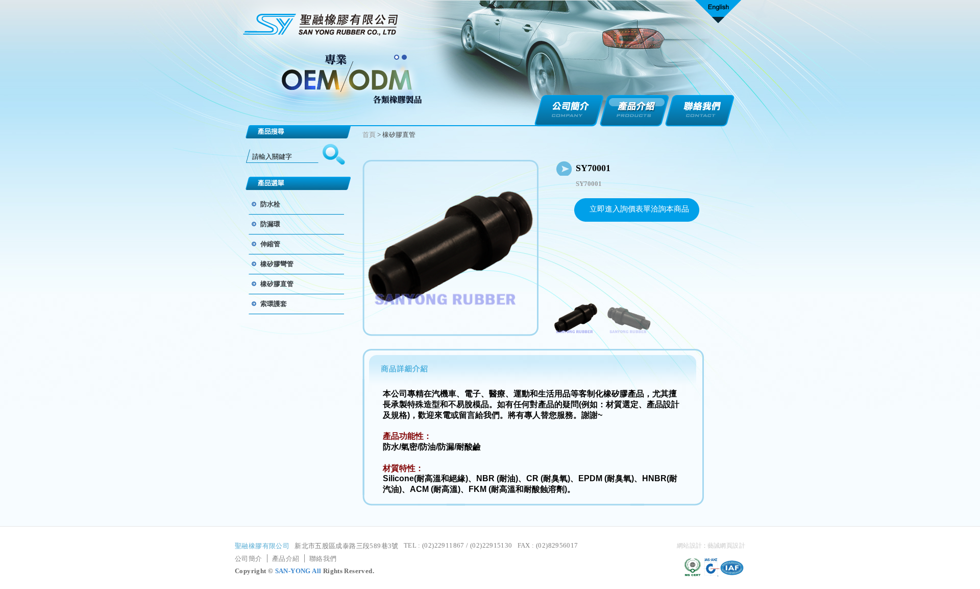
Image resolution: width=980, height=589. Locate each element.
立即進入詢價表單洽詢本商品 (639, 209)
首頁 (369, 134)
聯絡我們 (700, 111)
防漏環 (270, 224)
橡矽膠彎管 (276, 264)
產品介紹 (634, 111)
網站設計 (689, 545)
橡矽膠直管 (276, 284)
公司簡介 (569, 111)
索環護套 (273, 304)
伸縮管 (270, 244)
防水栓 (270, 204)
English (718, 13)
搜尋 (334, 155)
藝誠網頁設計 (726, 545)
